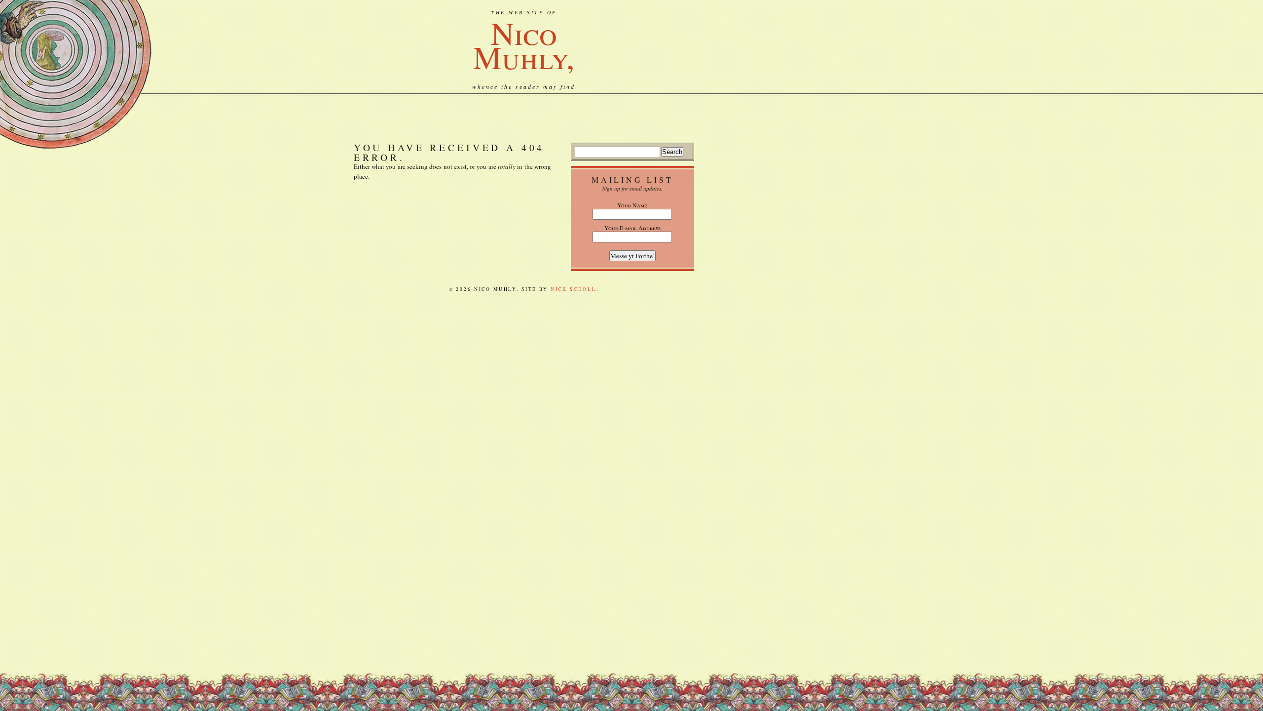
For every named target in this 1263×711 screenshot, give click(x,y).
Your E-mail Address (632, 228)
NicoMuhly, (523, 44)
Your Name (632, 205)
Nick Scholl (573, 289)
